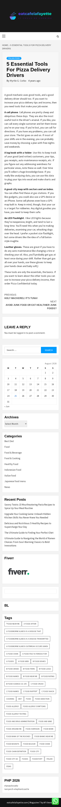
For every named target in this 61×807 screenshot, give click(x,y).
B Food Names (12, 676)
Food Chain (45, 744)
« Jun (6, 406)
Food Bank (48, 729)
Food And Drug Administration (20, 721)
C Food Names (12, 691)
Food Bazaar (29, 744)
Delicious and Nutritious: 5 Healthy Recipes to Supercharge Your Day (27, 525)
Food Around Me (14, 729)
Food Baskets (12, 744)
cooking (10, 699)
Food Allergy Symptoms (34, 706)
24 (8, 395)
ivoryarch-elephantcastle (16, 789)
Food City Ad (12, 759)
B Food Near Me (30, 676)
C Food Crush (37, 684)
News (7, 487)
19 (23, 390)
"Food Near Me (13, 623)
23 (53, 390)
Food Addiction (42, 699)
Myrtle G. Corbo (18, 80)
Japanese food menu (15, 481)
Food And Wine (45, 721)
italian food (14, 58)
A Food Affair (30, 623)
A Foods (10, 661)
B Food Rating (47, 676)
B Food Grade (12, 668)
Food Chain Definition (16, 751)
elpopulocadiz (11, 785)
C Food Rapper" (30, 691)
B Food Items (29, 668)
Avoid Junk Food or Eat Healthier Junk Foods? (31, 305)
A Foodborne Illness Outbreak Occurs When (27, 646)
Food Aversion (32, 729)
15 (45, 384)
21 (38, 390)
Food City (34, 751)
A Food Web (23, 661)
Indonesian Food (12, 469)
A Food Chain (12, 653)
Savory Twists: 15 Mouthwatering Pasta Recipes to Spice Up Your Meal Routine (29, 506)
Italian (49, 759)
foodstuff (37, 759)
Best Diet (9, 441)
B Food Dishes (39, 661)
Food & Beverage (13, 452)
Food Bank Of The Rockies (18, 736)
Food (7, 446)
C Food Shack (48, 691)
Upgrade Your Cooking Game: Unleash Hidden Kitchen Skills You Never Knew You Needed (27, 515)
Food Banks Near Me (43, 736)
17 (8, 390)
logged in (21, 332)
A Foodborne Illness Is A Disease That (23, 631)
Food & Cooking (12, 458)
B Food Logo (45, 668)
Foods (25, 759)
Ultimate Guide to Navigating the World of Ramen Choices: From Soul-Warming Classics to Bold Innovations (29, 542)
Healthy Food (11, 464)
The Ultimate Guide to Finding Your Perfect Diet (28, 532)
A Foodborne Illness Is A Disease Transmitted (27, 638)
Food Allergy (12, 706)
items (8, 766)
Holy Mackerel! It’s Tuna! (21, 296)
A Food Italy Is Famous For (34, 653)
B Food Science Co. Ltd (16, 684)
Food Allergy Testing (16, 714)
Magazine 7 (35, 802)
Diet (20, 699)
